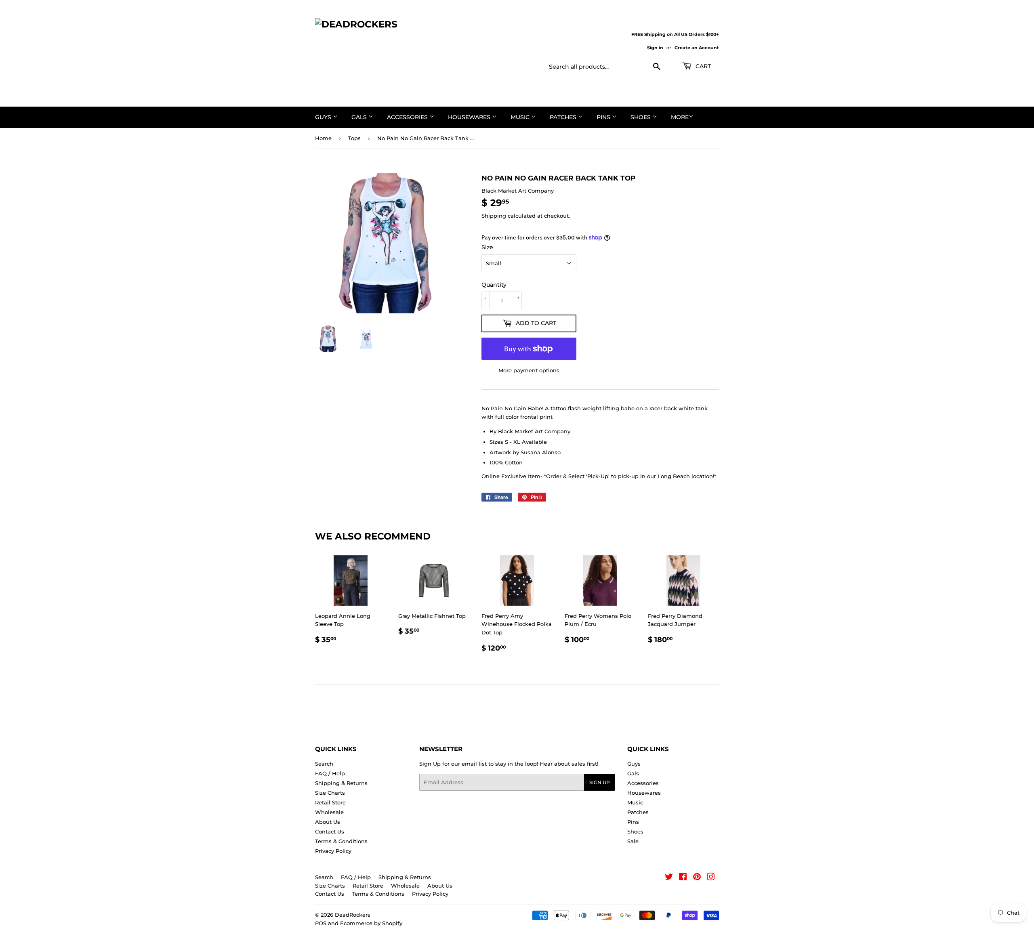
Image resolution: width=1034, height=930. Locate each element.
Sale (633, 841)
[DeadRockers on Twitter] (669, 878)
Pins (604, 117)
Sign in (655, 47)
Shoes (641, 117)
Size (487, 247)
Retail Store (330, 802)
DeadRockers (352, 914)
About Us (327, 822)
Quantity (493, 284)
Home (323, 138)
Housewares (470, 117)
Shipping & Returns (341, 783)
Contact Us (329, 831)
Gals (359, 117)
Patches (564, 117)
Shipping (493, 215)
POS (320, 923)
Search (324, 763)
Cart (702, 66)
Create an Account (697, 47)
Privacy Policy (333, 851)
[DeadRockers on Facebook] (683, 878)
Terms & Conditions (341, 841)
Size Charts (330, 792)
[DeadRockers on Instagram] (711, 878)
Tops (354, 138)
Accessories (408, 117)
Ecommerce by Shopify (371, 923)
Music (521, 117)
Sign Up (599, 782)
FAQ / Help (330, 773)
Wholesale (329, 812)
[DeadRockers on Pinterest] (697, 878)
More (680, 117)
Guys (324, 117)
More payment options (528, 370)
